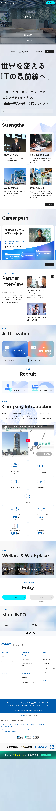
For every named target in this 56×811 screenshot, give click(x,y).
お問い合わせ (24, 705)
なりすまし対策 (4, 731)
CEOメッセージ (5, 661)
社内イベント (46, 673)
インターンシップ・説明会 (27, 664)
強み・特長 (4, 666)
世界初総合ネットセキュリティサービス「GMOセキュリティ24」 (13, 724)
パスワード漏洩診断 (30, 724)
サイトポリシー (10, 702)
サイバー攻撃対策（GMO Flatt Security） (41, 729)
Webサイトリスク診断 (40, 724)
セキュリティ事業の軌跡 (12, 731)
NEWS (44, 685)
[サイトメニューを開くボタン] (54, 6)
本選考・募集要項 (26, 659)
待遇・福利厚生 (46, 659)
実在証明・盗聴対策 (4, 729)
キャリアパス (4, 684)
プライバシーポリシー (19, 702)
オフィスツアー (46, 668)
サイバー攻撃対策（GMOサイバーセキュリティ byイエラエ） (21, 729)
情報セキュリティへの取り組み (31, 702)
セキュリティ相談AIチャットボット (7, 726)
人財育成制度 (46, 663)
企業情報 (3, 656)
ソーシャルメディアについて (29, 703)
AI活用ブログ (25, 682)
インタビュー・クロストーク (6, 679)
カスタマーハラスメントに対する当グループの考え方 (39, 705)
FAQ (44, 689)
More (48, 51)
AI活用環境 (24, 677)
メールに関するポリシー (44, 702)
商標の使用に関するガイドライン (13, 705)
